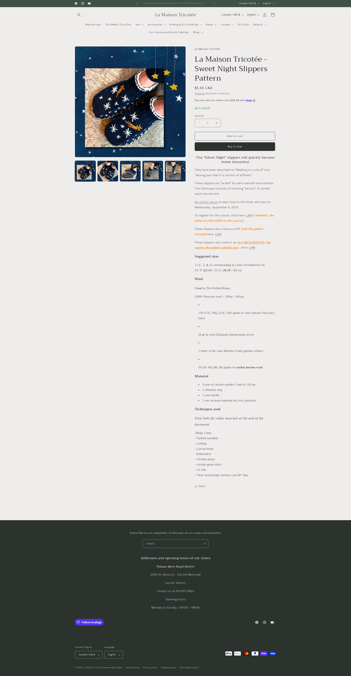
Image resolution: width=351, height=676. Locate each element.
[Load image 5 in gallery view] (175, 171)
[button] (79, 15)
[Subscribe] (204, 543)
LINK (249, 215)
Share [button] (201, 486)
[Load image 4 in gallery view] (152, 171)
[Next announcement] (214, 3)
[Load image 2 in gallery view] (107, 171)
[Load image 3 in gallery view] (130, 171)
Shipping (199, 93)
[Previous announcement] (137, 3)
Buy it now (235, 146)
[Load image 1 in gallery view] (85, 171)
